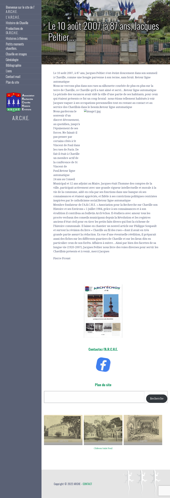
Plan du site (12, 82)
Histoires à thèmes (17, 38)
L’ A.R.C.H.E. (13, 17)
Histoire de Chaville (17, 22)
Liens (9, 70)
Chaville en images (16, 53)
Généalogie (12, 59)
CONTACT (87, 484)
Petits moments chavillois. (15, 46)
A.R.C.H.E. (20, 118)
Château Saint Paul (103, 448)
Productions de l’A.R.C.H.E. (14, 30)
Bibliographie (13, 65)
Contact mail (13, 76)
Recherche (157, 398)
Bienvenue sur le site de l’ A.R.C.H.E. (20, 9)
